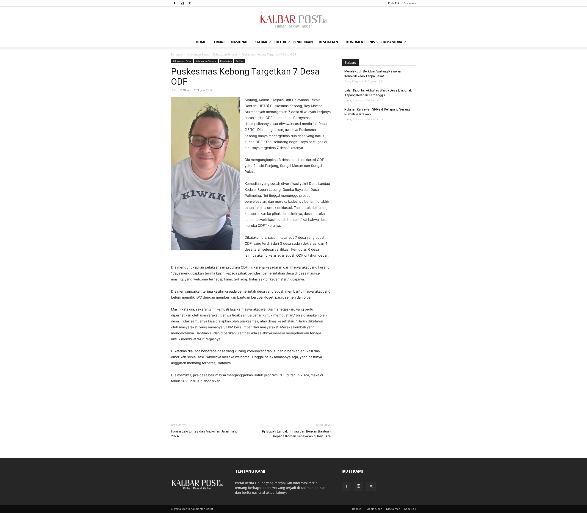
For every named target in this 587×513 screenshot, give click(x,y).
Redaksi (357, 509)
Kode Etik (393, 3)
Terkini (218, 42)
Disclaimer (410, 3)
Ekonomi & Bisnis (359, 42)
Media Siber (374, 509)
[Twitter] (189, 3)
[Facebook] (174, 3)
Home (201, 42)
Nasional (239, 42)
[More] (207, 403)
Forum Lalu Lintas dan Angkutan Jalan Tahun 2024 (205, 433)
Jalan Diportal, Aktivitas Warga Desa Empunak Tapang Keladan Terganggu (378, 93)
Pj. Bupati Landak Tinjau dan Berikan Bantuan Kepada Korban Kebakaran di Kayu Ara (296, 433)
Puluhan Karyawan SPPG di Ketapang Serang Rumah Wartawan (377, 112)
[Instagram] (182, 3)
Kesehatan (328, 42)
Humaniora (391, 42)
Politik (280, 42)
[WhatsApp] (196, 403)
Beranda (176, 54)
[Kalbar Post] (293, 21)
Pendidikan (303, 42)
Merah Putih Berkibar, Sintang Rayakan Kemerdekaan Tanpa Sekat (372, 73)
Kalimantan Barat (197, 54)
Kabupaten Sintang (225, 54)
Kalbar (261, 42)
